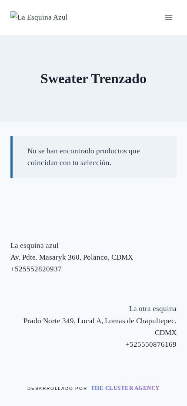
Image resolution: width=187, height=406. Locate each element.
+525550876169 (151, 344)
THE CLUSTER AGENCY (125, 388)
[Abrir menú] (168, 17)
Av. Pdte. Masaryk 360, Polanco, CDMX (71, 257)
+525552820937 (36, 269)
